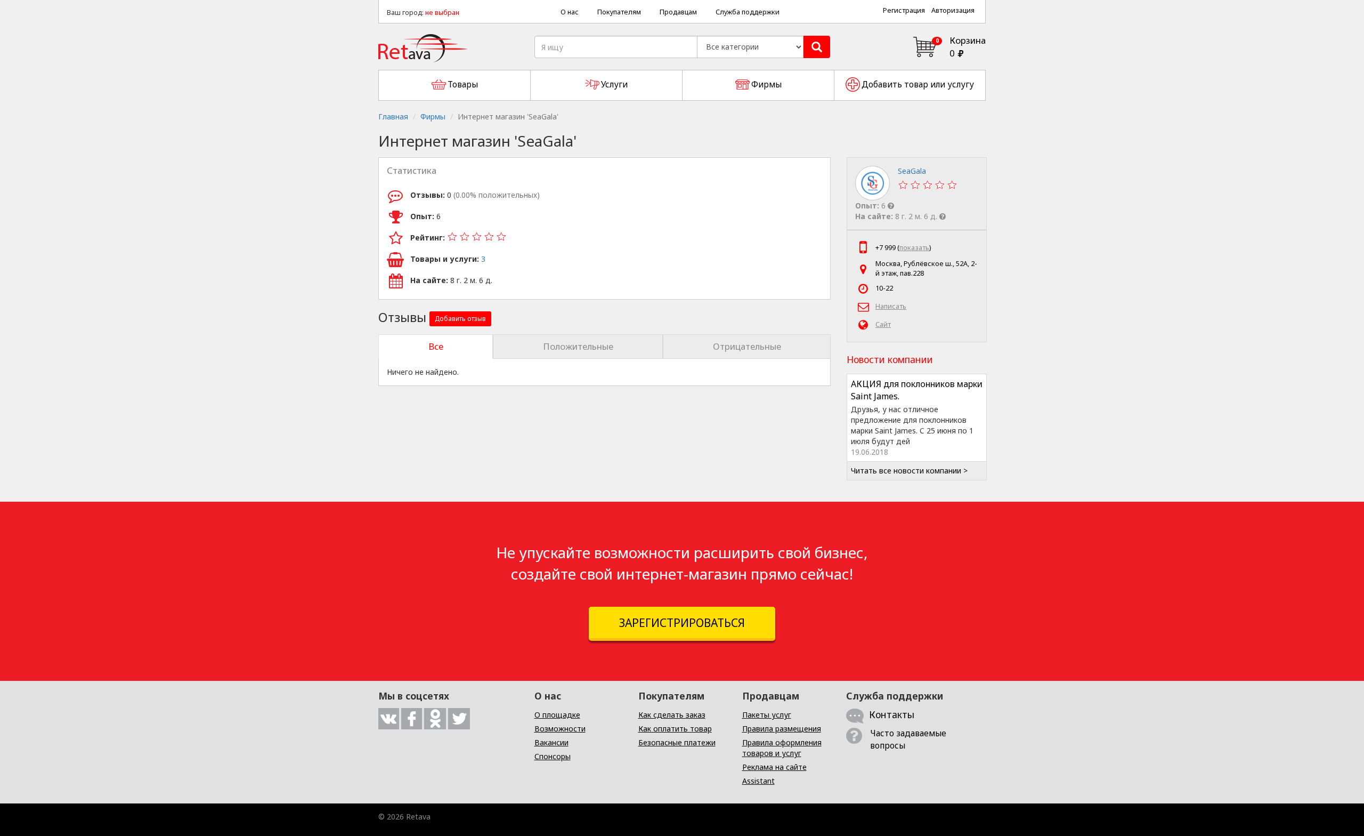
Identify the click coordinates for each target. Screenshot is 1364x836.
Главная (393, 116)
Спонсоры (552, 756)
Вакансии (551, 742)
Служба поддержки (748, 12)
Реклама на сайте (774, 767)
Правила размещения (781, 729)
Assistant (758, 781)
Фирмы (432, 116)
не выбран (442, 12)
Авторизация (953, 10)
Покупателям (619, 12)
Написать (890, 306)
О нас (570, 12)
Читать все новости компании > (909, 470)
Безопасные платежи (677, 742)
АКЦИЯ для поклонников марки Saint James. (917, 390)
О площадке (557, 715)
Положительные (578, 346)
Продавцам (678, 12)
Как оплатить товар (675, 729)
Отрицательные (747, 346)
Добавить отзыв (460, 318)
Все (435, 346)
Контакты (891, 714)
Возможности (560, 729)
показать (914, 247)
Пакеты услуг (766, 715)
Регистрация (904, 10)
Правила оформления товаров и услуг (782, 747)
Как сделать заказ (671, 715)
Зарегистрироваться (682, 622)
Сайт (883, 324)
